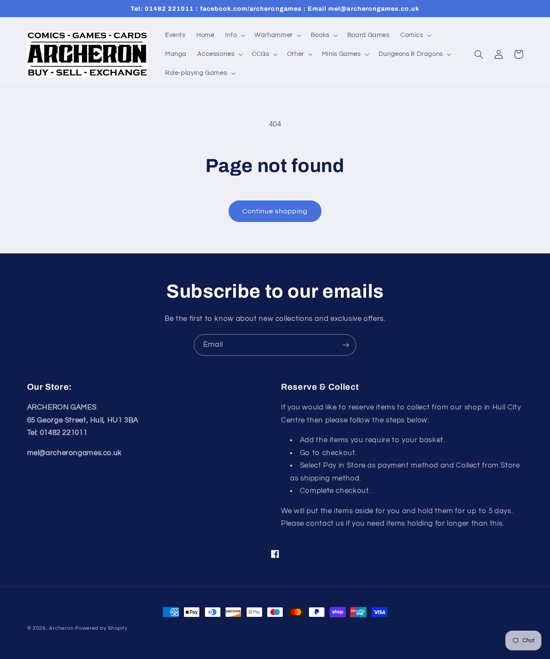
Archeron (61, 628)
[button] (234, 35)
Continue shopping (275, 211)
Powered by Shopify (101, 628)
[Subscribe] (346, 344)
